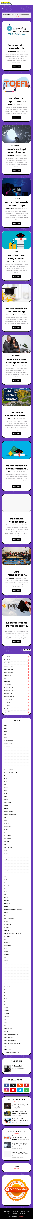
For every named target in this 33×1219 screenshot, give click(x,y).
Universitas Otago (8, 1037)
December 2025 (16, 669)
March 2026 (16, 663)
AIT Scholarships (8, 740)
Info (5, 832)
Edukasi (6, 808)
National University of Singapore (12, 933)
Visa (5, 1046)
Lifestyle (6, 889)
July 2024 (16, 703)
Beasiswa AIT (7, 752)
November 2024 (16, 690)
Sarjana (6, 981)
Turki (5, 1022)
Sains (5, 978)
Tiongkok (6, 1016)
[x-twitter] (13, 1085)
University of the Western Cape (12, 1043)
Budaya (6, 788)
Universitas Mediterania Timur (11, 1034)
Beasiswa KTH (7, 767)
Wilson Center (8, 1049)
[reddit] (20, 1085)
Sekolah (6, 984)
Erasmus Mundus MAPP (10, 814)
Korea (5, 874)
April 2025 (16, 678)
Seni (5, 990)
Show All (16, 17)
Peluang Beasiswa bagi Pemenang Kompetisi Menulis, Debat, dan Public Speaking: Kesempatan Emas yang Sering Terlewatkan (20, 1105)
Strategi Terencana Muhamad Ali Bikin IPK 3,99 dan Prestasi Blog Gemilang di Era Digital (20, 1153)
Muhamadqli (7, 927)
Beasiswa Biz (21, 1216)
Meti (5, 915)
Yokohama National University (11, 1052)
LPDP (5, 895)
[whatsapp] (26, 1090)
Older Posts (27, 650)
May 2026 (16, 660)
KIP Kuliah (6, 871)
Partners (15, 1213)
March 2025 (16, 681)
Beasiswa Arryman (9, 758)
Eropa (5, 817)
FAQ (9, 1213)
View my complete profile (18, 1068)
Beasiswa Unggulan (9, 776)
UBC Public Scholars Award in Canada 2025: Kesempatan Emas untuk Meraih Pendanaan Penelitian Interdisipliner (16, 414)
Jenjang (6, 853)
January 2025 (16, 684)
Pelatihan (6, 951)
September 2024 (16, 697)
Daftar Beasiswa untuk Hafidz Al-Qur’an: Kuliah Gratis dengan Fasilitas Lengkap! (16, 467)
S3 (5, 975)
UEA (5, 1025)
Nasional (6, 930)
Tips (5, 1019)
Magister (6, 900)
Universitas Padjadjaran (10, 1040)
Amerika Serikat (8, 743)
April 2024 (16, 712)
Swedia (6, 1002)
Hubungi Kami (22, 1213)
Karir (5, 865)
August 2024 (16, 700)
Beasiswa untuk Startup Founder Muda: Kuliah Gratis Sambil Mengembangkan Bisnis (16, 361)
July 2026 (16, 657)
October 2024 (16, 693)
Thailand (6, 1013)
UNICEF (6, 1031)
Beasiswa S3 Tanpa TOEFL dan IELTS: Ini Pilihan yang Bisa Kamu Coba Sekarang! (16, 100)
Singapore (7, 993)
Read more (16, 66)
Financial (6, 823)
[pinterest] (26, 1085)
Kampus (6, 859)
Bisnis (5, 782)
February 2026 (16, 666)
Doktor (6, 805)
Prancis (6, 960)
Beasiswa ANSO (8, 755)
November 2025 (16, 672)
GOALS (6, 829)
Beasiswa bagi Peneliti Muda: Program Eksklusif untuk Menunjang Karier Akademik (16, 151)
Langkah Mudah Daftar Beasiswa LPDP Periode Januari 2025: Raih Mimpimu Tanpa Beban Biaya (16, 624)
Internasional (7, 835)
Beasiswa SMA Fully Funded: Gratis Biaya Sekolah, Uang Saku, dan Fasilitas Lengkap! (16, 257)
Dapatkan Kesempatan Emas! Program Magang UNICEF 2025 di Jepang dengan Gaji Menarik (16, 520)
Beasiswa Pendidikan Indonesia (12, 773)
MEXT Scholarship (9, 918)
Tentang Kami (7, 1211)
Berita (5, 779)
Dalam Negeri (7, 802)
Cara (5, 790)
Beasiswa (6, 749)
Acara (5, 734)
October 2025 (16, 675)
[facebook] (6, 1085)
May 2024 (16, 709)
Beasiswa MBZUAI (8, 770)
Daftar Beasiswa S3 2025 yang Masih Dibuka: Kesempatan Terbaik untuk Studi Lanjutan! (16, 310)
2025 (5, 728)
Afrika (5, 737)
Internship (6, 841)
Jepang (6, 856)
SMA (5, 996)
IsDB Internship (8, 847)
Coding (6, 799)
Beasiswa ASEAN (8, 761)
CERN (5, 793)
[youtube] (13, 1090)
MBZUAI (6, 912)
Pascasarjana (7, 945)
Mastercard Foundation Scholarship (13, 909)
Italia (5, 850)
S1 (4, 969)
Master (6, 906)
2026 (5, 731)
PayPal (5, 948)
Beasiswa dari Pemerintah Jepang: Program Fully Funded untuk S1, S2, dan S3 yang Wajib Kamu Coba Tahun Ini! (16, 47)
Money (6, 921)
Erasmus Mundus (8, 811)
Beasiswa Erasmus (8, 764)
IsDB (5, 844)
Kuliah (5, 883)
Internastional (7, 838)
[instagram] (6, 1090)
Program (6, 963)
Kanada (6, 862)
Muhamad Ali (12, 51)
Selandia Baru (7, 987)
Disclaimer (15, 1211)
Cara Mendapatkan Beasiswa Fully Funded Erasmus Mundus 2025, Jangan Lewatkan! (16, 573)
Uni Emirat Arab (8, 1028)
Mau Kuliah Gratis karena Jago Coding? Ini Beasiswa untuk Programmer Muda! (16, 204)
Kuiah (5, 880)
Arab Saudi (7, 746)
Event (5, 820)
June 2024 (16, 706)
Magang (6, 898)
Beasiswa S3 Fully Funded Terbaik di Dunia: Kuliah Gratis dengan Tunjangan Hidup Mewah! (20, 1119)
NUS (5, 939)
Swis (5, 1005)
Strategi (6, 999)
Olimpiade (7, 942)
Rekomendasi (7, 966)
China (5, 796)
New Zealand (7, 936)
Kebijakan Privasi (25, 1211)
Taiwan (6, 1007)
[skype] (20, 1090)
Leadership (7, 886)
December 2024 (16, 687)
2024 (5, 725)
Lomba (6, 892)
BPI (5, 785)
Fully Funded (7, 826)
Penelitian (6, 954)
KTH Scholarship (8, 877)
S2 (5, 972)
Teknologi (6, 1010)
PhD (5, 957)
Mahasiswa (7, 903)
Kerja (5, 868)
